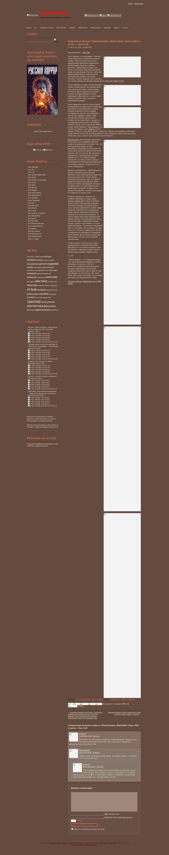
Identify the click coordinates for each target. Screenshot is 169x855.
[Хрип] (70, 704)
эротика (54, 310)
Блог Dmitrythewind (34, 236)
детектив (44, 263)
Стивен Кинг (39, 257)
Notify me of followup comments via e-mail (89, 829)
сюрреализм (46, 297)
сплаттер (38, 297)
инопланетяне (48, 267)
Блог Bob (31, 203)
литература (41, 277)
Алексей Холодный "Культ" (43, 131)
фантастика (35, 306)
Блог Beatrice (32, 187)
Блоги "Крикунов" (34, 200)
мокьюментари (52, 281)
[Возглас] (84, 704)
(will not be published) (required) (118, 817)
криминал (32, 277)
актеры (47, 256)
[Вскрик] (92, 704)
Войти (130, 4)
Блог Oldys (31, 185)
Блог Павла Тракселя (35, 226)
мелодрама (31, 281)
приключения (52, 290)
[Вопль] (99, 704)
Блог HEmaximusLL (34, 195)
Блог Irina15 (32, 182)
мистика (41, 281)
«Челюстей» (79, 201)
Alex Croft (86, 52)
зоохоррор (38, 267)
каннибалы (31, 270)
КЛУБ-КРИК (30, 256)
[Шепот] (76, 704)
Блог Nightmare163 (34, 234)
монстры (32, 285)
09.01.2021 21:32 (89, 767)
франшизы (50, 306)
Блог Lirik (31, 172)
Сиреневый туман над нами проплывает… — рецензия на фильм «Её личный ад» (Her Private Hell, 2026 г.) (43, 393)
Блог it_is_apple (33, 239)
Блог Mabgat (32, 190)
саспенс (44, 293)
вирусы (51, 260)
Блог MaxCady (33, 167)
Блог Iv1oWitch (33, 198)
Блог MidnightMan (34, 216)
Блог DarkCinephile (34, 193)
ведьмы (46, 260)
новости (47, 285)
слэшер (31, 297)
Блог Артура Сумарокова (37, 175)
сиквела (91, 129)
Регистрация (138, 4)
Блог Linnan (32, 211)
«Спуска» (95, 127)
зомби (30, 267)
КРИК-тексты (97, 699)
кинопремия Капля (42, 270)
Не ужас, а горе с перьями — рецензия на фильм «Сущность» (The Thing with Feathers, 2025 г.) (42, 329)
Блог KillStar (32, 229)
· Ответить (96, 736)
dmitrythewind (84, 750)
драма (54, 263)
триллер (34, 301)
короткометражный (44, 273)
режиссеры (32, 294)
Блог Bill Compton (34, 231)
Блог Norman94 (33, 205)
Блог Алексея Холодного (36, 213)
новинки (41, 285)
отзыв (31, 289)
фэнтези (31, 310)
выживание (33, 264)
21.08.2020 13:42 (85, 736)
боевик (31, 259)
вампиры (39, 260)
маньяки (51, 277)
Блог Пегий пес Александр (37, 180)
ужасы (51, 301)
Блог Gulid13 (32, 208)
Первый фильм (73, 140)
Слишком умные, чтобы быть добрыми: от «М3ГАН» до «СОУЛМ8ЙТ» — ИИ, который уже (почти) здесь (43, 346)
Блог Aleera (32, 218)
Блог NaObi (32, 177)
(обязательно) (112, 814)
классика (53, 270)
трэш (44, 302)
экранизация (42, 309)
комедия (31, 273)
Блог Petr (31, 170)
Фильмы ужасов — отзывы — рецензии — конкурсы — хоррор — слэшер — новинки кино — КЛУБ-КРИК (83, 843)
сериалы (52, 294)
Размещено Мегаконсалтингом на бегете (84, 845)
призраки (41, 290)
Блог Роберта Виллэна (36, 223)
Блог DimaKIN (33, 221)
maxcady (82, 734)
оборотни (53, 285)
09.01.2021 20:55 (85, 752)
